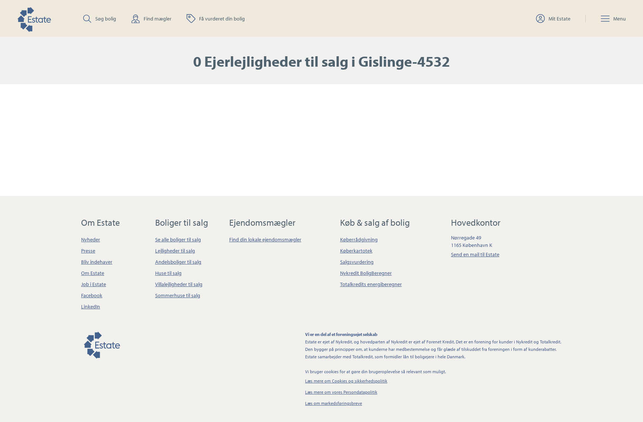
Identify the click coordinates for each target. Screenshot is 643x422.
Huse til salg (168, 273)
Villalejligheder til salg (178, 284)
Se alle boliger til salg (178, 239)
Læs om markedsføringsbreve (333, 403)
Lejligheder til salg (175, 250)
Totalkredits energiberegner (371, 284)
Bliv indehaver (96, 261)
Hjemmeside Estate (34, 18)
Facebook (91, 295)
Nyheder (90, 239)
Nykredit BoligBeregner (366, 273)
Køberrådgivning (359, 239)
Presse (88, 250)
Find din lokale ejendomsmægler (265, 239)
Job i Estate (93, 284)
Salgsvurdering (357, 261)
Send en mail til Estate (475, 254)
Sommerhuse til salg (177, 295)
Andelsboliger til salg (178, 261)
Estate (101, 343)
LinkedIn (90, 306)
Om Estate (92, 273)
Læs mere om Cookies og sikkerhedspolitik (346, 381)
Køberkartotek (356, 250)
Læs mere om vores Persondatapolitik (341, 392)
